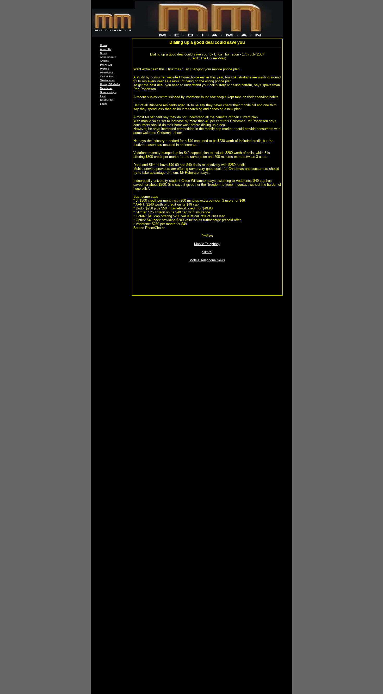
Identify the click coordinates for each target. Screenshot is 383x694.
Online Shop (107, 76)
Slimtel (207, 252)
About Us (105, 49)
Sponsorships (108, 92)
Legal (103, 103)
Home (103, 45)
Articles (104, 60)
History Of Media (110, 84)
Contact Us (106, 99)
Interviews (106, 64)
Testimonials (107, 80)
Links (103, 96)
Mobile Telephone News (207, 260)
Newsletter (106, 88)
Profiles (104, 68)
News (103, 53)
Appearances (108, 56)
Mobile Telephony (207, 244)
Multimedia (106, 72)
